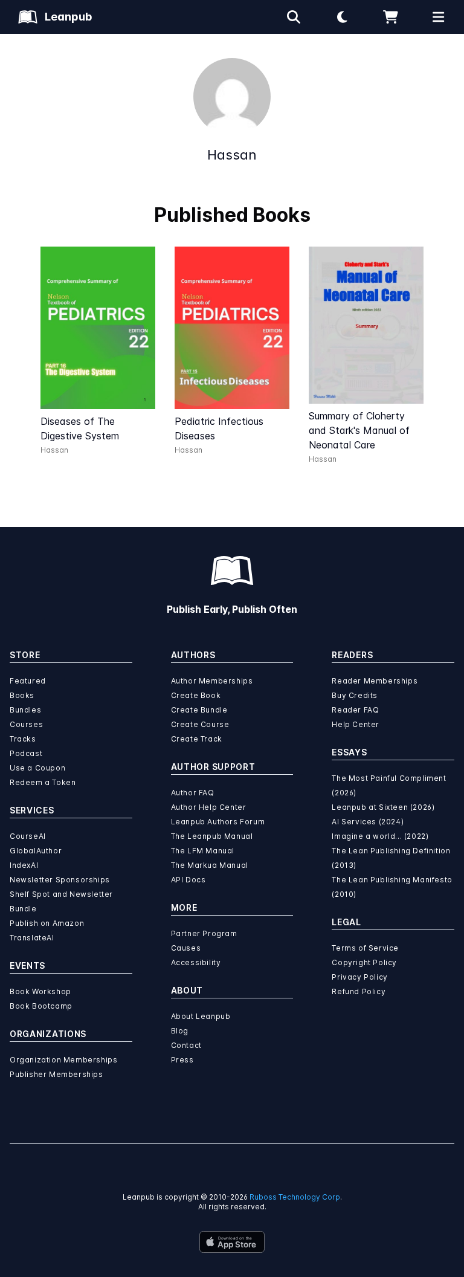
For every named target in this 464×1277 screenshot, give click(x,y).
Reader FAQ (355, 709)
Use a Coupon (37, 767)
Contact (186, 1045)
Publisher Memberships (56, 1074)
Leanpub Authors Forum (218, 821)
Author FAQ (192, 792)
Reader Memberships (374, 680)
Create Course (200, 724)
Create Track (196, 738)
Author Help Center (208, 807)
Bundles (25, 709)
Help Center (355, 724)
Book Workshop (40, 991)
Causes (186, 947)
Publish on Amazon (47, 923)
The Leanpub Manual (212, 836)
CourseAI (28, 836)
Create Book (196, 695)
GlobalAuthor (36, 850)
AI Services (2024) (368, 821)
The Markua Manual (209, 865)
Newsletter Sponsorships (60, 879)
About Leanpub (201, 1016)
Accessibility (196, 962)
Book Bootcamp (41, 1005)
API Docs (188, 879)
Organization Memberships (63, 1059)
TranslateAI (32, 937)
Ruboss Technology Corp (295, 1196)
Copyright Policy (364, 962)
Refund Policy (358, 991)
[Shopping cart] (390, 16)
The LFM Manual (202, 850)
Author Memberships (212, 680)
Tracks (23, 738)
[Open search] (293, 16)
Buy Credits (355, 695)
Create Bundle (199, 709)
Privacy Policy (359, 976)
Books (22, 695)
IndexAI (24, 865)
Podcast (26, 753)
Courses (26, 724)
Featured (28, 680)
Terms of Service (365, 947)
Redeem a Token (43, 782)
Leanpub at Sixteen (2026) (383, 807)
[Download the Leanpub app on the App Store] (232, 1242)
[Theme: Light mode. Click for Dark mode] (341, 16)
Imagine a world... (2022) (380, 836)
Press (182, 1059)
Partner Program (204, 933)
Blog (179, 1030)
